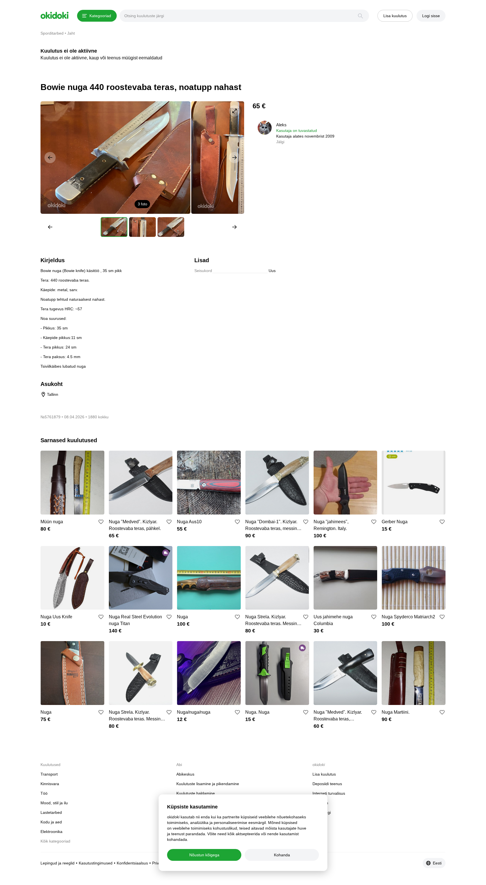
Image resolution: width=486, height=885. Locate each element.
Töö (44, 793)
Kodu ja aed (51, 822)
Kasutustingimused (95, 863)
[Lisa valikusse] (101, 521)
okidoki (54, 15)
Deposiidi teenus (327, 783)
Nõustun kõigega (204, 855)
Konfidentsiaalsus (132, 863)
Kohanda (282, 855)
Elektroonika (51, 831)
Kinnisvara (49, 783)
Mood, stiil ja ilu (54, 803)
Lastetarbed (51, 812)
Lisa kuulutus (324, 774)
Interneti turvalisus (328, 793)
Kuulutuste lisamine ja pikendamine (207, 783)
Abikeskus (185, 774)
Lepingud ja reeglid (57, 863)
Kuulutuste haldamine (195, 793)
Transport (49, 774)
